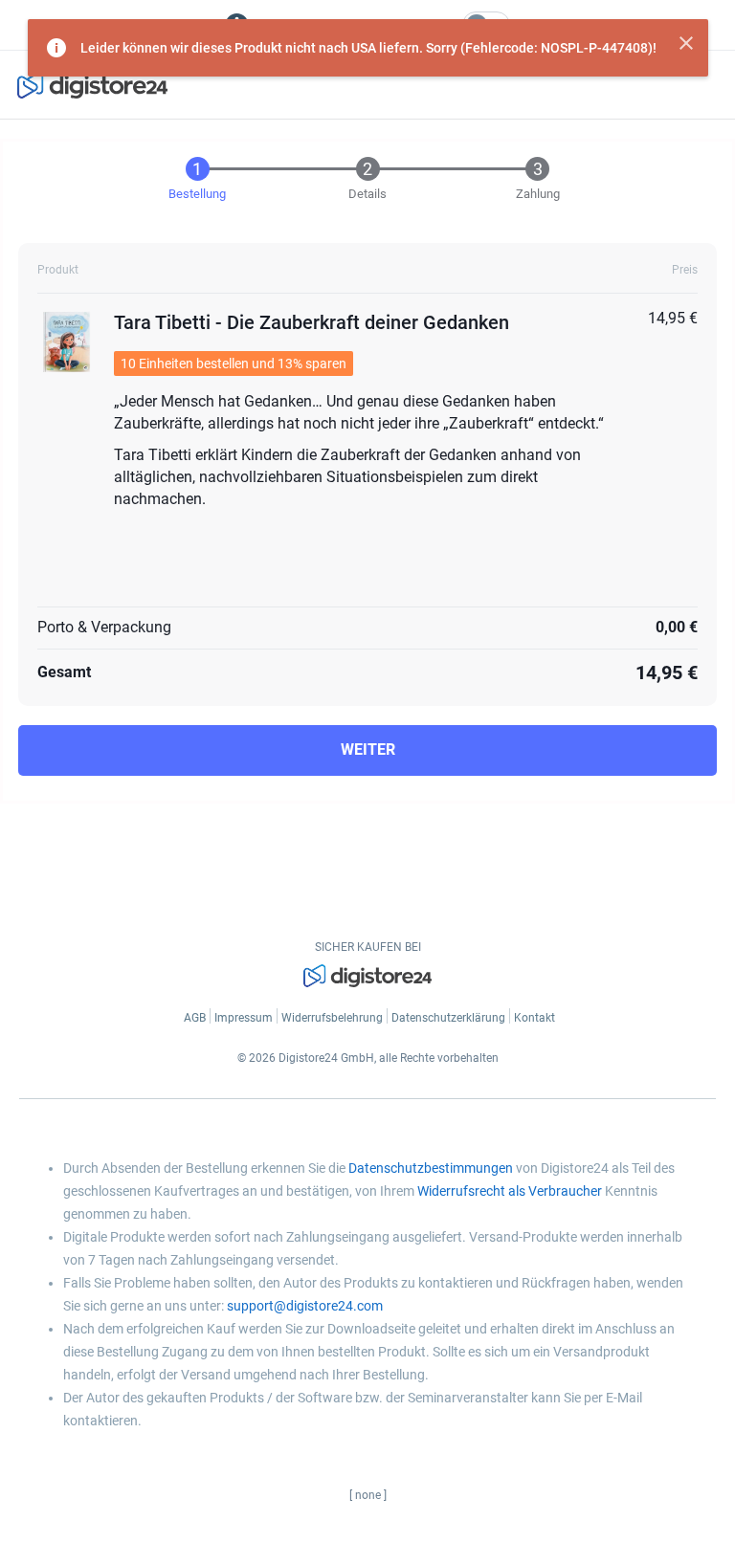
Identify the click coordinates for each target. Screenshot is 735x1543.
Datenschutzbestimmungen (430, 1168)
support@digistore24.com (305, 1305)
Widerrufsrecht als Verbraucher (509, 1191)
